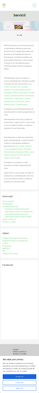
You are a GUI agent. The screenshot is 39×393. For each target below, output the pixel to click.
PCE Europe (6, 246)
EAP (3, 251)
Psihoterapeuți (7, 204)
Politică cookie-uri (9, 219)
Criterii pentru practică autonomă (16, 214)
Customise (19, 382)
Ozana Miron (8, 98)
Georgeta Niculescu (15, 149)
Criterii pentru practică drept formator (18, 217)
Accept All (19, 376)
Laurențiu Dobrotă (17, 96)
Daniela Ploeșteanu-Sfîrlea (19, 152)
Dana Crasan (19, 146)
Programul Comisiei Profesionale (17, 209)
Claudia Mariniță (21, 104)
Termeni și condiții (8, 222)
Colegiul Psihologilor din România (14, 238)
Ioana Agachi (23, 93)
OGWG (5, 243)
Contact (16, 349)
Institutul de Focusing (10, 253)
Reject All (19, 388)
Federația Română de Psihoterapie (15, 241)
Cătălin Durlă (18, 98)
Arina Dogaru (29, 96)
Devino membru (8, 201)
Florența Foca (15, 87)
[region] (19, 374)
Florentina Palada (18, 90)
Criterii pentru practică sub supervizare (19, 211)
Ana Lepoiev (19, 101)
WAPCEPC (6, 248)
